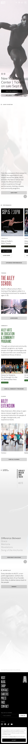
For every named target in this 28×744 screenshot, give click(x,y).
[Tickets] (22, 2)
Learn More (6, 255)
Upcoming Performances (14, 262)
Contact (5, 706)
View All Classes (14, 459)
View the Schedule (12, 91)
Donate (14, 586)
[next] (4, 74)
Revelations (7, 547)
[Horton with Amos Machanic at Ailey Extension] (12, 437)
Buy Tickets (6, 251)
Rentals (4, 690)
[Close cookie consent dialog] (26, 728)
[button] (14, 306)
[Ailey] (4, 2)
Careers (4, 694)
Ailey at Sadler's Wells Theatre (6, 242)
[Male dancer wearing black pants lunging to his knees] (12, 222)
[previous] (2, 74)
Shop (3, 686)
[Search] (16, 2)
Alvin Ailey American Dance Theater (8, 246)
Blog (3, 682)
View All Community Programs (14, 388)
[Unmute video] (21, 95)
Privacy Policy (13, 736)
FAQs (3, 702)
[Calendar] (19, 2)
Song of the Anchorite (12, 550)
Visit (3, 678)
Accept (14, 740)
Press (3, 698)
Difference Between (11, 538)
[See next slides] (25, 228)
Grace (4, 541)
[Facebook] (5, 724)
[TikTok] (8, 724)
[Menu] (25, 2)
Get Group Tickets (12, 95)
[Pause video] (25, 95)
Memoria (5, 544)
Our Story (14, 192)
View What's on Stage (14, 557)
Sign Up (23, 715)
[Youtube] (12, 724)
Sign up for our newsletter (6, 712)
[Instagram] (2, 724)
